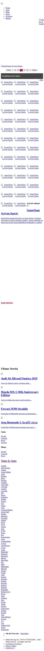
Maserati (4, 554)
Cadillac (4, 483)
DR (2, 493)
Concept (4, 438)
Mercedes (4, 560)
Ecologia (9, 16)
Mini (2, 564)
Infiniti (3, 520)
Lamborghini (6, 541)
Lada (3, 539)
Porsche (4, 583)
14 (15, 70)
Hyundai (4, 518)
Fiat (2, 504)
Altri (41, 80)
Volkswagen (5, 625)
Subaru (3, 611)
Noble (3, 573)
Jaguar (3, 527)
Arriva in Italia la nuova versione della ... (16, 383)
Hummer (4, 516)
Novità (3, 436)
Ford (2, 508)
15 (18, 70)
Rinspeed (4, 590)
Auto (7, 10)
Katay (3, 533)
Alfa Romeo (5, 468)
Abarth (3, 466)
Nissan (3, 571)
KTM (3, 531)
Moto (8, 12)
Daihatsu (4, 497)
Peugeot (4, 579)
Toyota (3, 619)
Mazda (3, 558)
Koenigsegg (5, 537)
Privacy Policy (11, 646)
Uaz (2, 623)
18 (27, 70)
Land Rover (5, 546)
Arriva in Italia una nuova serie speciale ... (16, 400)
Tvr (2, 621)
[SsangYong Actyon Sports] (11, 66)
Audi (3, 474)
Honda (3, 514)
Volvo (3, 627)
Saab (3, 596)
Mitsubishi (5, 567)
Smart (3, 604)
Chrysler (4, 487)
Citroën (3, 489)
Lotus (3, 550)
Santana (4, 598)
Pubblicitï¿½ (10, 648)
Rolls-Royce (5, 592)
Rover (3, 594)
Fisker (3, 506)
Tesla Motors (6, 617)
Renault (4, 588)
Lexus (3, 548)
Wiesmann (5, 630)
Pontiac (3, 581)
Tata (2, 615)
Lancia (3, 544)
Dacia (3, 495)
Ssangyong (5, 609)
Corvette (4, 491)
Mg (2, 562)
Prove (3, 441)
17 (24, 70)
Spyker (3, 606)
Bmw (3, 478)
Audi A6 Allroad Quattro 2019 (19, 378)
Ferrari (3, 502)
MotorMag (25, 634)
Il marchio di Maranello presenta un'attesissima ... (19, 414)
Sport (8, 14)
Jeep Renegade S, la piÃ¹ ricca (19, 422)
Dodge (3, 499)
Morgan (4, 569)
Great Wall (5, 512)
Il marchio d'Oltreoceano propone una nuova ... (18, 427)
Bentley (4, 476)
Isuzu (3, 523)
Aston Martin (6, 472)
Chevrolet (4, 485)
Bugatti (3, 481)
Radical (4, 585)
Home (8, 8)
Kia (2, 535)
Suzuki (3, 613)
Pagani (3, 577)
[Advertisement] (22, 43)
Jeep (2, 529)
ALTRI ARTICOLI (7, 303)
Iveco (3, 525)
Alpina (3, 470)
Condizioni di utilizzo (14, 644)
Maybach (4, 556)
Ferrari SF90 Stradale (14, 408)
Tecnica (4, 443)
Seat (2, 600)
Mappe (8, 18)
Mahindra (4, 552)
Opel (3, 575)
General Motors (7, 510)
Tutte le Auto (9, 460)
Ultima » (34, 70)
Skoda (3, 602)
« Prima (8, 70)
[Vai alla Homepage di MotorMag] (2, 3)
